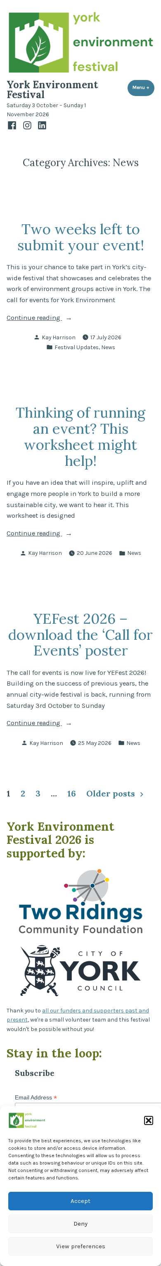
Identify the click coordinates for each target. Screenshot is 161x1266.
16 (71, 793)
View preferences (80, 1246)
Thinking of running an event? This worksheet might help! (80, 436)
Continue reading (45, 318)
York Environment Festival (52, 89)
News (108, 347)
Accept (80, 1201)
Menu (143, 87)
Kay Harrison (59, 337)
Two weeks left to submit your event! (80, 237)
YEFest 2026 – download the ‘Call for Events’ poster (80, 634)
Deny (80, 1223)
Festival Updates (76, 347)
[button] (148, 1120)
